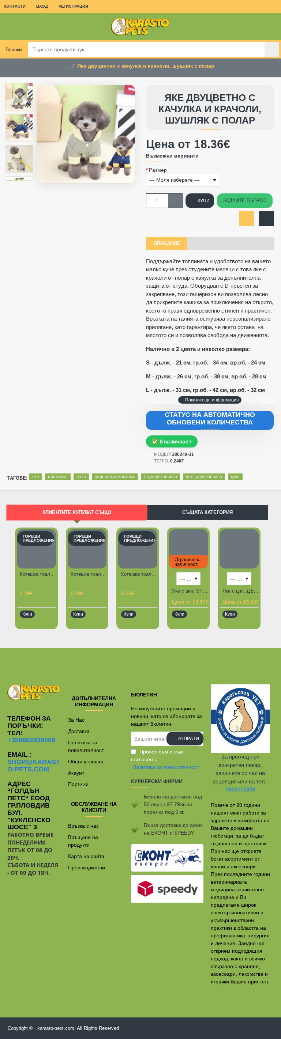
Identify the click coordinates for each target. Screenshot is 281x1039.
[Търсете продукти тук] (272, 49)
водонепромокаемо (115, 476)
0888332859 (240, 789)
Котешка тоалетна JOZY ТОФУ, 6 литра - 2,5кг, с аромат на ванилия (139, 574)
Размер (158, 170)
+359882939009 (31, 740)
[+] (175, 197)
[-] (175, 204)
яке (35, 476)
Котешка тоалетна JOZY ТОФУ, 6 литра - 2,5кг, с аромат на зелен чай (38, 574)
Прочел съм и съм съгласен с (165, 759)
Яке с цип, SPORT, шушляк (190, 591)
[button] (209, 400)
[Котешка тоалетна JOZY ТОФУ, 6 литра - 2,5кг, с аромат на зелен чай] (36, 548)
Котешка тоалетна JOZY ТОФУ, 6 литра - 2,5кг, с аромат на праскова (89, 574)
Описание (166, 243)
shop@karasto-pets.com (33, 766)
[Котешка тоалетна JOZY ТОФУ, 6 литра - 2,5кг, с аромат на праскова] (87, 548)
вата (81, 476)
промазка (58, 476)
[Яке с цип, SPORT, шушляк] (188, 548)
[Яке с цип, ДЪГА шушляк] (239, 548)
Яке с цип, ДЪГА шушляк (240, 591)
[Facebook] (140, 662)
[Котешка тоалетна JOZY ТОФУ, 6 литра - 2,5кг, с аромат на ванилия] (137, 548)
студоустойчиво (160, 476)
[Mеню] (11, 26)
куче (235, 476)
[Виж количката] (270, 26)
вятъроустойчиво (204, 476)
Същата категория (207, 512)
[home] (69, 66)
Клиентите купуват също (77, 512)
